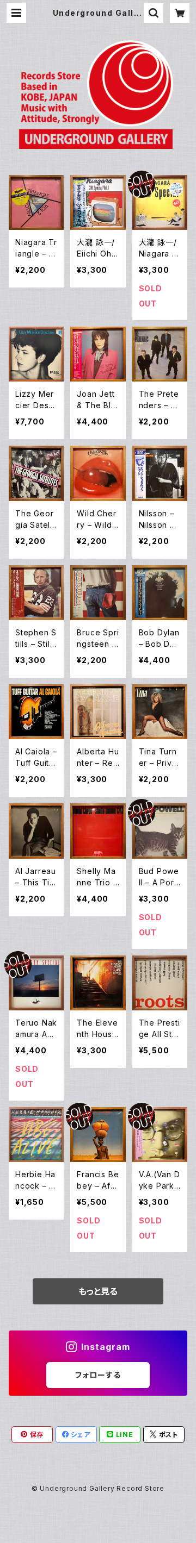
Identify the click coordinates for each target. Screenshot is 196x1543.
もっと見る (98, 1291)
